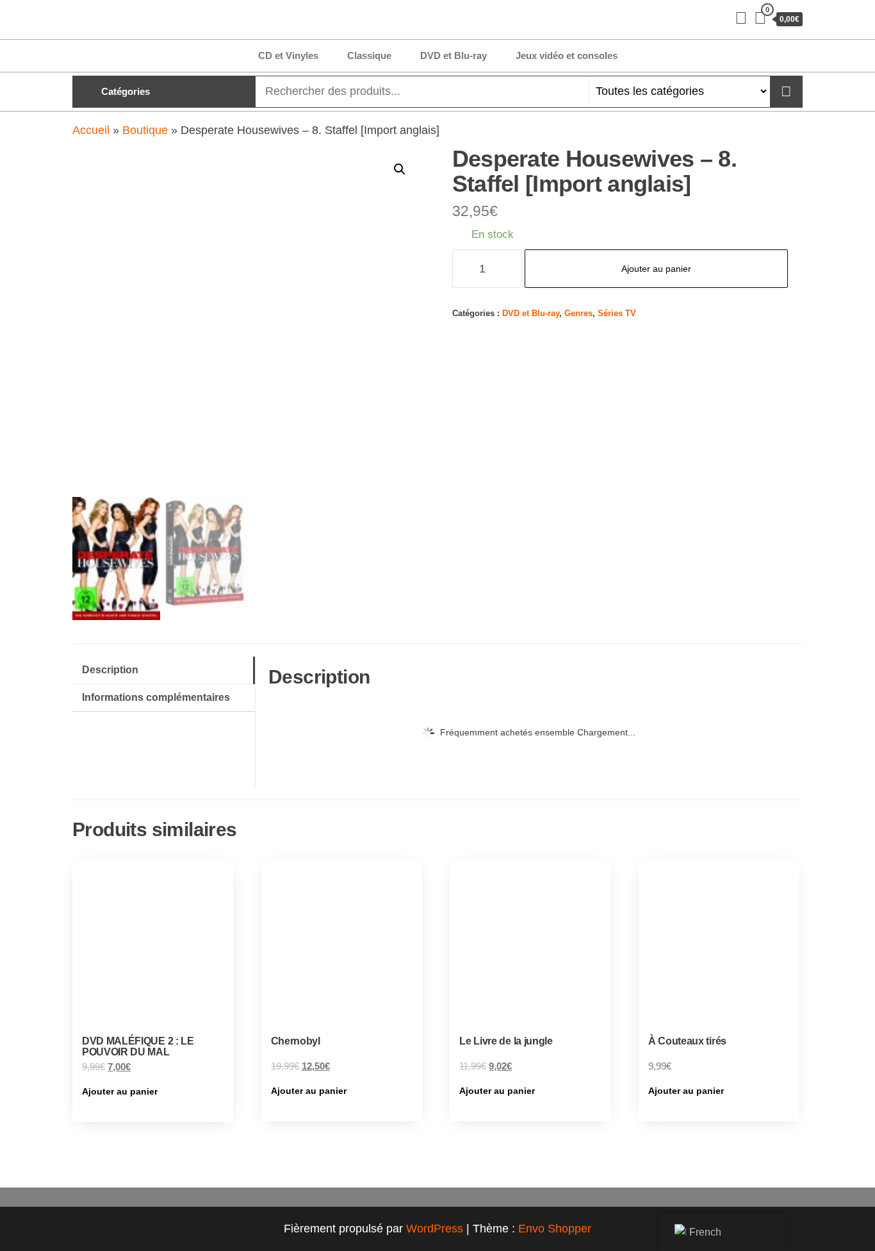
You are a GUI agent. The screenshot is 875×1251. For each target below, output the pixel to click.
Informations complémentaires (156, 697)
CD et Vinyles (288, 55)
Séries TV (617, 313)
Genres (578, 313)
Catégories (125, 91)
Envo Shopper (554, 1228)
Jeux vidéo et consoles (566, 55)
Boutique (145, 130)
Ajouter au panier (656, 269)
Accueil (91, 130)
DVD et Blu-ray (453, 55)
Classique (369, 55)
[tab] (163, 670)
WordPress (434, 1228)
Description (110, 669)
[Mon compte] (741, 18)
